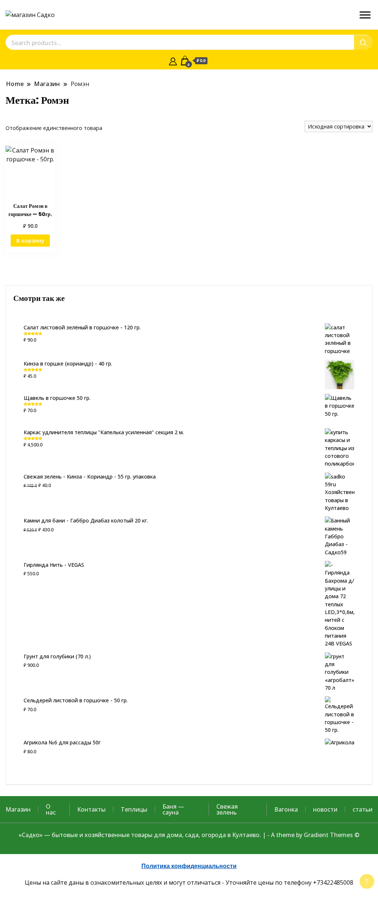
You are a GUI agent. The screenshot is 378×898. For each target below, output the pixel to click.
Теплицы (134, 809)
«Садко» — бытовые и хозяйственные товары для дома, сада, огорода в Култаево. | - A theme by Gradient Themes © (189, 835)
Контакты (91, 809)
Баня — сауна (173, 809)
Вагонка (286, 809)
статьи (362, 809)
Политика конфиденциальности (189, 866)
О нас (51, 809)
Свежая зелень (227, 809)
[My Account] (173, 60)
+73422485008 (333, 882)
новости (325, 809)
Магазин (18, 809)
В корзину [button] (30, 240)
